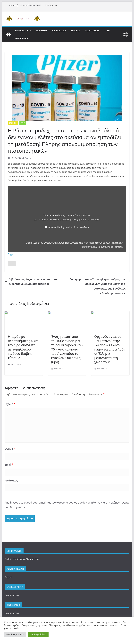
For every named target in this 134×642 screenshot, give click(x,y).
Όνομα (10, 449)
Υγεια (107, 30)
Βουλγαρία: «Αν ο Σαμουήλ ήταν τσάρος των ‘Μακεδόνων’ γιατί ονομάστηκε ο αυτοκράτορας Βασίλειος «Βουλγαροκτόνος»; (97, 286)
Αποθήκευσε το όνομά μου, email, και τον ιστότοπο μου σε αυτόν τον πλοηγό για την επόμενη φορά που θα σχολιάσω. (67, 505)
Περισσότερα (12, 595)
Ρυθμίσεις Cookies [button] (15, 634)
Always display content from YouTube (69, 227)
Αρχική (8, 577)
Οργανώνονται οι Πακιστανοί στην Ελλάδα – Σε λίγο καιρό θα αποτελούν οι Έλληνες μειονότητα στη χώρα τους (109, 349)
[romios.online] (8, 34)
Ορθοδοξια (59, 30)
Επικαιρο (13, 123)
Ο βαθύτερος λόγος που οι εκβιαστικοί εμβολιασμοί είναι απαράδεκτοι (33, 281)
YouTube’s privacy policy (74, 219)
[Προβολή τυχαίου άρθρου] (125, 34)
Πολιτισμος (92, 30)
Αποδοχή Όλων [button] (38, 634)
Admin (28, 157)
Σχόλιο (10, 404)
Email (9, 464)
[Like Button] (12, 263)
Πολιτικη (41, 30)
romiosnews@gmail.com (26, 559)
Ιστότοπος (11, 480)
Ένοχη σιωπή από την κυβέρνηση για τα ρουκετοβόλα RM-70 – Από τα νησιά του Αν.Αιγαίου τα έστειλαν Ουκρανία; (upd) (67, 349)
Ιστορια (75, 30)
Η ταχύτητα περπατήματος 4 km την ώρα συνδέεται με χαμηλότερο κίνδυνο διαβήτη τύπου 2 (23, 347)
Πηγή (11, 254)
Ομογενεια (22, 38)
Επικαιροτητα (23, 30)
